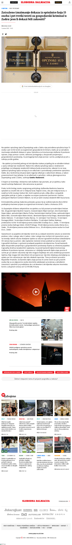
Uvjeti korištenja (9, 526)
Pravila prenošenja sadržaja (26, 526)
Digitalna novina (35, 528)
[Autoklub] (34, 514)
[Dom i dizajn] (24, 514)
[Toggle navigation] (2, 2)
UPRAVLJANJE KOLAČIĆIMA (36, 533)
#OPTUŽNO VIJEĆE (62, 372)
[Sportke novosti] (36, 510)
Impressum (55, 526)
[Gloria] (60, 510)
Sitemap (49, 528)
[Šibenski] (51, 518)
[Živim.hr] (53, 510)
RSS (43, 528)
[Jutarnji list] (13, 510)
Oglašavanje (24, 528)
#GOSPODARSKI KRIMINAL (45, 372)
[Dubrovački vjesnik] (24, 518)
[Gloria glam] (66, 510)
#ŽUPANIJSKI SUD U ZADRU (12, 372)
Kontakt (63, 526)
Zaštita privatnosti (43, 526)
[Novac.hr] (48, 514)
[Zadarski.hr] (39, 518)
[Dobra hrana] (13, 514)
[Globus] (43, 510)
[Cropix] (60, 514)
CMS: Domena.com (51, 538)
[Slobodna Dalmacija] (36, 2)
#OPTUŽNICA (28, 372)
